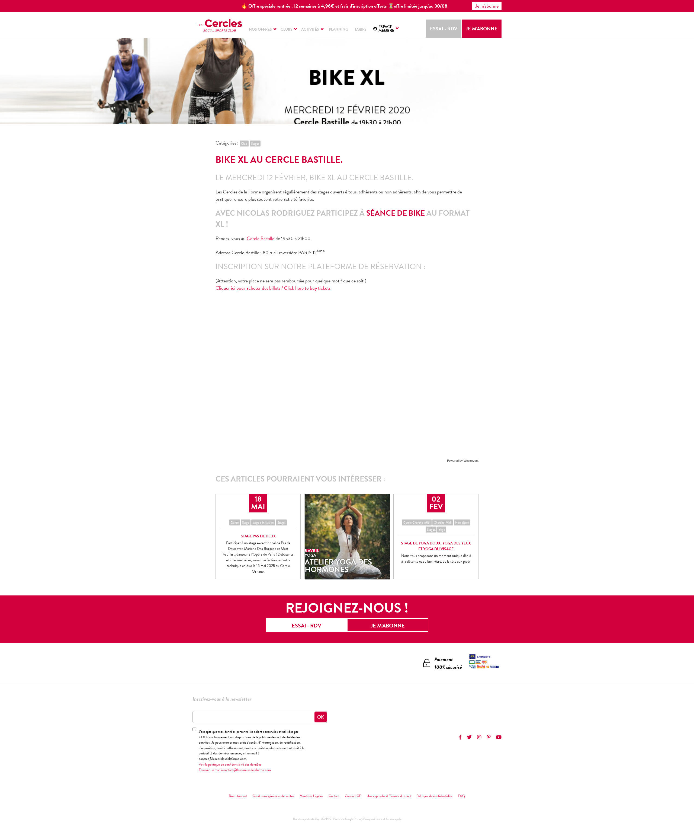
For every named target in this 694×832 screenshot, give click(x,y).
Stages (255, 143)
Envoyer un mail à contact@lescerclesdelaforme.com (235, 770)
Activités (310, 29)
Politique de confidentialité (434, 796)
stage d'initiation (263, 522)
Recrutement (238, 796)
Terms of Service (384, 819)
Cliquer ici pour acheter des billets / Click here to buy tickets (273, 288)
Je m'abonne (481, 28)
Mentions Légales (311, 796)
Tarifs (361, 29)
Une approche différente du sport (389, 796)
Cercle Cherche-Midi (416, 522)
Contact (334, 796)
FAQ (461, 796)
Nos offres (260, 29)
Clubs (287, 29)
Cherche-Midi (443, 522)
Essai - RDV (443, 28)
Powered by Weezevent (462, 460)
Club (244, 143)
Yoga (442, 529)
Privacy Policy (362, 819)
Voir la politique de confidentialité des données (230, 764)
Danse (235, 522)
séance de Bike (396, 213)
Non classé (462, 522)
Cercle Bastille (260, 238)
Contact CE (353, 796)
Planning (338, 29)
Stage (245, 522)
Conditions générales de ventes (273, 796)
